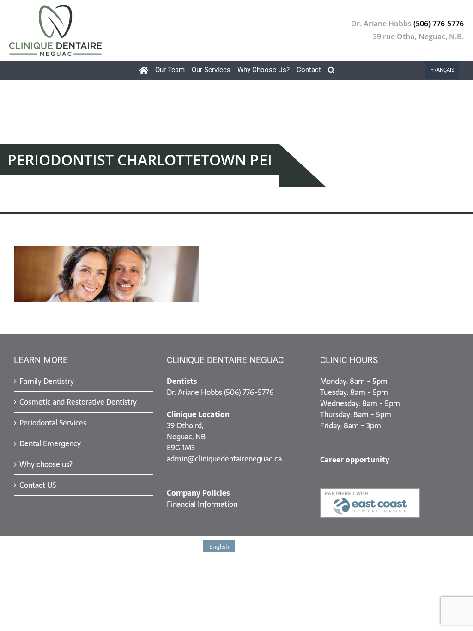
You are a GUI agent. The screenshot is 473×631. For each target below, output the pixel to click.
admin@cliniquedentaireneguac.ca (224, 459)
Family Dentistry (46, 381)
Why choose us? (46, 464)
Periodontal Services (52, 422)
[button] (331, 70)
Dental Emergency (50, 443)
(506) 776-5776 (438, 24)
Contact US (37, 485)
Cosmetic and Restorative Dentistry (78, 401)
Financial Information (202, 504)
